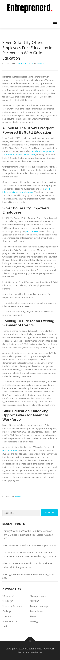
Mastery (6, 616)
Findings (6, 611)
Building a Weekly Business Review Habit (23, 574)
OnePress (49, 648)
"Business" (8, 596)
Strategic (34, 621)
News (18, 496)
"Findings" (7, 600)
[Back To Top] (30, 641)
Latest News (36, 611)
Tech (5, 626)
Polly (40, 63)
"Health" (34, 600)
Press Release (9, 621)
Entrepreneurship (39, 606)
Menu (54, 22)
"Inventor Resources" (13, 606)
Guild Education (9, 450)
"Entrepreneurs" (38, 596)
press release (31, 231)
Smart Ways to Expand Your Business (21, 545)
